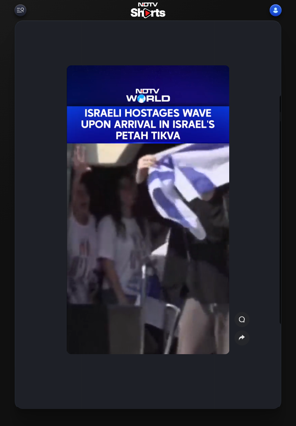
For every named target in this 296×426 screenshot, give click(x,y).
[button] (264, 215)
